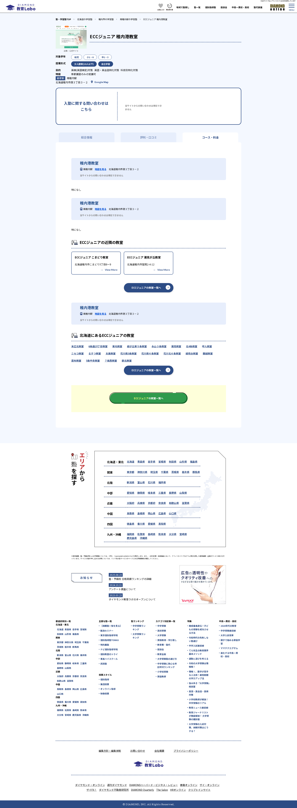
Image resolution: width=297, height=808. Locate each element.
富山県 (141, 482)
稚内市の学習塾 (106, 19)
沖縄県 (143, 538)
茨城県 (175, 472)
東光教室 (117, 346)
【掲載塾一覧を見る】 (111, 625)
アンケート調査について (122, 589)
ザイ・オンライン (210, 785)
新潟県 (130, 482)
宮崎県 (183, 534)
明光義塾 (104, 644)
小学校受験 (162, 671)
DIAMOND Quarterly (142, 790)
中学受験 (161, 625)
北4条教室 (191, 346)
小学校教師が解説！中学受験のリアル (198, 701)
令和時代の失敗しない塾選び (198, 639)
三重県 (162, 493)
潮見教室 (176, 346)
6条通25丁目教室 (98, 346)
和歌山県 (174, 503)
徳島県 (130, 524)
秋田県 (172, 461)
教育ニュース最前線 (198, 707)
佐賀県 (141, 534)
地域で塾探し (182, 7)
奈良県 (162, 503)
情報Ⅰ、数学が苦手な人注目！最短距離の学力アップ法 (198, 675)
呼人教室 (207, 346)
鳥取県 (130, 513)
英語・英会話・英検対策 (198, 693)
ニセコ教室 (77, 353)
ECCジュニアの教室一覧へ (146, 287)
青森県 (141, 461)
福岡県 (130, 534)
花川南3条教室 (128, 353)
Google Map (101, 82)
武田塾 (103, 663)
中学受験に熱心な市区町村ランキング (167, 665)
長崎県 (151, 534)
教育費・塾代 (163, 644)
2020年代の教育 (228, 625)
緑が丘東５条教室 (137, 346)
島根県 (141, 513)
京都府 (151, 503)
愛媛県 (151, 524)
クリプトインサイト (199, 790)
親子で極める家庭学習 (230, 641)
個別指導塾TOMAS (109, 640)
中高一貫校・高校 (240, 7)
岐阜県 (151, 493)
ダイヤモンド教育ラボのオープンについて (132, 599)
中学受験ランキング (139, 627)
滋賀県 (185, 503)
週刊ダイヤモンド (117, 785)
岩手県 (151, 461)
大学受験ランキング (139, 635)
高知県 (162, 524)
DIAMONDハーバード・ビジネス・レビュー (153, 785)
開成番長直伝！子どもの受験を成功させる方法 (198, 629)
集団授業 (104, 684)
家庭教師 (161, 676)
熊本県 (162, 534)
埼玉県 (154, 472)
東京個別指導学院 (109, 635)
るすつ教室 (94, 353)
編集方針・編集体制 (110, 751)
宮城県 (162, 461)
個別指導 (104, 679)
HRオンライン (178, 790)
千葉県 (164, 472)
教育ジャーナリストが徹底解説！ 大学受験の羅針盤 (199, 716)
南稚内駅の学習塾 (128, 19)
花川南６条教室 (150, 353)
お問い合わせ (137, 751)
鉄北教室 (127, 360)
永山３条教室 (159, 346)
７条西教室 (111, 360)
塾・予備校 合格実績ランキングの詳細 (130, 579)
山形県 (183, 461)
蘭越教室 (208, 353)
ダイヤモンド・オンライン (90, 785)
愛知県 (130, 493)
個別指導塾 (210, 7)
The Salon (162, 790)
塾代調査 (258, 7)
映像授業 (104, 693)
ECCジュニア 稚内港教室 (155, 19)
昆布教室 (76, 360)
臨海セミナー (106, 630)
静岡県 (141, 493)
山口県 (172, 513)
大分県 (172, 534)
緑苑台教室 (192, 353)
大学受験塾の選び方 (167, 658)
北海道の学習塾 (84, 19)
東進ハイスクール (109, 658)
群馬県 (196, 472)
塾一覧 (197, 7)
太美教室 (111, 353)
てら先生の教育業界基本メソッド (198, 652)
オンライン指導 (108, 688)
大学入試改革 (227, 635)
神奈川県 (142, 472)
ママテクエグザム (229, 648)
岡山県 (151, 513)
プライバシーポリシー (186, 751)
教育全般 (161, 654)
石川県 (151, 482)
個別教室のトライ (109, 654)
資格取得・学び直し (167, 640)
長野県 (172, 493)
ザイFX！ (91, 790)
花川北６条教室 (172, 353)
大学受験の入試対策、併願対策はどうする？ (198, 727)
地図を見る (100, 169)
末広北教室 (77, 346)
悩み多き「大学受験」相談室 (199, 685)
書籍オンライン (188, 785)
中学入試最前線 (196, 645)
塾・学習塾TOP (63, 19)
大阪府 (130, 503)
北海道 (130, 461)
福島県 (193, 461)
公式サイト (74, 50)
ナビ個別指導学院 (109, 649)
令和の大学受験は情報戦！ (198, 665)
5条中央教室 (93, 360)
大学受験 (161, 635)
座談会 (224, 7)
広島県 (162, 513)
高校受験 (161, 630)
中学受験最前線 (228, 630)
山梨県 (183, 493)
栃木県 (185, 472)
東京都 (130, 472)
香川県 (141, 524)
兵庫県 (141, 503)
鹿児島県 (132, 538)
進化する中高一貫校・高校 (229, 654)
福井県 (162, 482)
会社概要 (159, 751)
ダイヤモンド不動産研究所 (114, 790)
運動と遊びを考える (198, 658)
